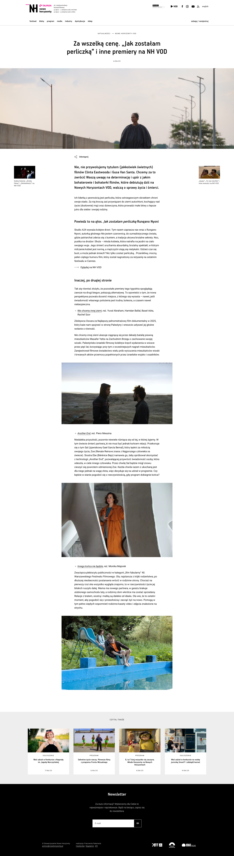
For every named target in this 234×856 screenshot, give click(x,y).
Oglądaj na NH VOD (91, 267)
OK (137, 823)
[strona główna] (54, 8)
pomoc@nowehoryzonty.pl (52, 846)
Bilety (41, 21)
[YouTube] (193, 8)
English (205, 6)
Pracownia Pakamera (92, 844)
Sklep (90, 21)
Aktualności (104, 34)
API (96, 846)
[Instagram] (187, 8)
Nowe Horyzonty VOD (125, 34)
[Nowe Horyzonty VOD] (174, 6)
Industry (68, 21)
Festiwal (32, 21)
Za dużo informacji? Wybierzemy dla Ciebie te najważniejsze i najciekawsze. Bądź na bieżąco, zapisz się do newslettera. (117, 807)
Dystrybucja (80, 21)
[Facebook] (182, 8)
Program (50, 21)
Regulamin (90, 846)
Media (59, 21)
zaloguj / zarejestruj (199, 21)
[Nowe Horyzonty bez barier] (198, 8)
